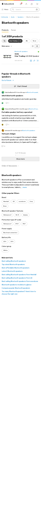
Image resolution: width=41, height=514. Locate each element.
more (25, 187)
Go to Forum (6, 80)
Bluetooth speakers (21, 51)
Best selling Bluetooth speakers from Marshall (19, 275)
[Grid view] (32, 46)
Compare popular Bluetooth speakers (16, 288)
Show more (20, 159)
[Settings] (20, 4)
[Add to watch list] (34, 60)
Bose (34, 41)
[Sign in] (26, 4)
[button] (38, 51)
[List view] (37, 46)
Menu (6, 9)
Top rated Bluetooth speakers (13, 264)
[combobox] (4, 41)
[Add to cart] (37, 60)
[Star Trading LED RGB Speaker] (20, 56)
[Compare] (31, 60)
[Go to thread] (20, 97)
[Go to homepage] (8, 4)
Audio (13, 17)
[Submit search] (13, 9)
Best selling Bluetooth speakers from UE (17, 278)
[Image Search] (36, 9)
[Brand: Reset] (20, 41)
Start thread (22, 86)
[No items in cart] (37, 4)
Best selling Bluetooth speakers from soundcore (20, 281)
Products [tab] (5, 30)
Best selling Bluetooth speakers (14, 261)
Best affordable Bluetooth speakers (15, 268)
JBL (27, 41)
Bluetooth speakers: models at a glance (16, 285)
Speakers (21, 17)
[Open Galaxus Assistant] (31, 4)
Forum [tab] (13, 30)
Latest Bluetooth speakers (12, 271)
